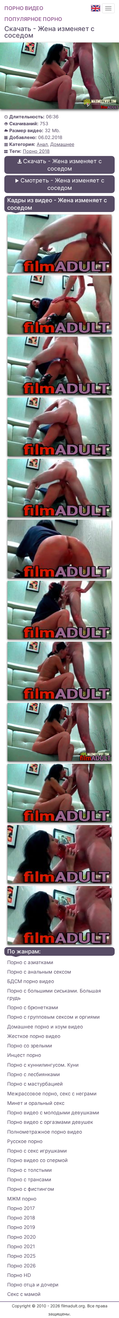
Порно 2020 (21, 1237)
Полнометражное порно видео (44, 1132)
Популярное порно (33, 19)
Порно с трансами (29, 1179)
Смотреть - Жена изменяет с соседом (62, 184)
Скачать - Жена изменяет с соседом (62, 165)
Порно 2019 (21, 1227)
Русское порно (24, 1141)
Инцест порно (24, 1055)
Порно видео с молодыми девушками (53, 1112)
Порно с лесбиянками (33, 1074)
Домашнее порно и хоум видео (45, 1027)
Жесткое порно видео (33, 1036)
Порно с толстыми (29, 1170)
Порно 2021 (21, 1246)
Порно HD (19, 1275)
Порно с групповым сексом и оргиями (53, 1017)
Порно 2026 (21, 1266)
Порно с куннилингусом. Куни (43, 1065)
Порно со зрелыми (29, 1046)
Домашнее (62, 144)
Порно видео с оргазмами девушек (50, 1122)
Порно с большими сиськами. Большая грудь (54, 994)
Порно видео (23, 8)
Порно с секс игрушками (37, 1151)
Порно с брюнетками (32, 1007)
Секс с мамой (23, 1294)
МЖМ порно (21, 1199)
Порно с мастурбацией (35, 1084)
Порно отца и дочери (32, 1285)
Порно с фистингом (30, 1189)
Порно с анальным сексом (39, 972)
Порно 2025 (21, 1256)
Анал (42, 144)
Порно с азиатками (30, 962)
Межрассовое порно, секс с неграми (51, 1094)
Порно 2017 (21, 1208)
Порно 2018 (36, 151)
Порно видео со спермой (37, 1160)
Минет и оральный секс (35, 1103)
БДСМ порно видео (30, 981)
